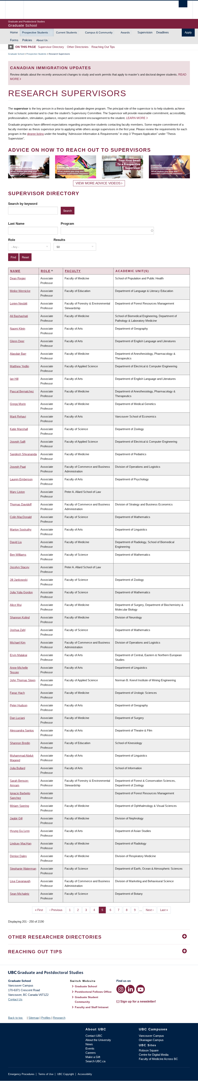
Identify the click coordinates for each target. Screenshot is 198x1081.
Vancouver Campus (151, 1035)
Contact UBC (93, 1035)
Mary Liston (17, 491)
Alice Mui (15, 604)
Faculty (73, 271)
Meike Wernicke (20, 291)
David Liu (16, 542)
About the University (98, 1040)
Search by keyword (22, 203)
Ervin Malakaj (18, 655)
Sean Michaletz (19, 893)
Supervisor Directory (51, 46)
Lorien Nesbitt (18, 303)
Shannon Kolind (20, 617)
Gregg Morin (18, 404)
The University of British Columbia (17, 10)
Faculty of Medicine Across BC (158, 1059)
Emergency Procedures (21, 1074)
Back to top (15, 1017)
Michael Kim (18, 642)
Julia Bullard (17, 768)
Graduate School (16, 54)
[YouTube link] (140, 989)
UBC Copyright (65, 1074)
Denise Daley (18, 856)
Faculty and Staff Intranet (91, 1007)
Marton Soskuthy (21, 529)
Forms (14, 40)
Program (67, 223)
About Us (42, 40)
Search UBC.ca (95, 1061)
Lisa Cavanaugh (20, 881)
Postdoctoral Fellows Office (93, 991)
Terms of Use (45, 1074)
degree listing (35, 133)
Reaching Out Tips (103, 46)
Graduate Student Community (86, 999)
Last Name (16, 223)
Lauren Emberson (21, 479)
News (89, 1044)
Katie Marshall (19, 429)
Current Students (66, 32)
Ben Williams (18, 554)
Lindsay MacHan (20, 843)
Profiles (46, 1017)
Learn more (135, 118)
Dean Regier (18, 278)
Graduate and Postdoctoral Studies (99, 973)
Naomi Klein (17, 328)
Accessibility (85, 1074)
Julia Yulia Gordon (21, 592)
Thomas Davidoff (21, 504)
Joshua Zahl (17, 630)
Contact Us (15, 999)
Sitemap (33, 1017)
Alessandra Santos (22, 730)
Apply (188, 32)
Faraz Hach (17, 692)
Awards (125, 32)
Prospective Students (35, 32)
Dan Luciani (17, 718)
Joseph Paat (18, 466)
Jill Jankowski (18, 579)
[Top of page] (11, 46)
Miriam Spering (19, 805)
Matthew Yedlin (19, 366)
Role (11, 240)
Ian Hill (14, 378)
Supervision (144, 32)
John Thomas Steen (22, 680)
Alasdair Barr (18, 353)
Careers (90, 1052)
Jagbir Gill (16, 818)
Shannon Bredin (20, 743)
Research (59, 1017)
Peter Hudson (18, 705)
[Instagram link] (120, 989)
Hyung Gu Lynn (20, 831)
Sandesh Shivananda (23, 454)
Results (59, 240)
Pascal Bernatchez (22, 391)
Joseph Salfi (17, 441)
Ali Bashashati (19, 316)
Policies (27, 40)
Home (14, 32)
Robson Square (149, 1050)
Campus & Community (99, 32)
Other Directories (78, 46)
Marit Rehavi (18, 416)
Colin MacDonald (21, 517)
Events (89, 1048)
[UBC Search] (183, 4)
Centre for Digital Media (153, 1054)
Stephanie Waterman (23, 868)
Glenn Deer (17, 341)
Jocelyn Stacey (19, 567)
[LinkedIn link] (130, 989)
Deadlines (162, 32)
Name (15, 271)
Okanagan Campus (151, 1040)
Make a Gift (92, 1057)
